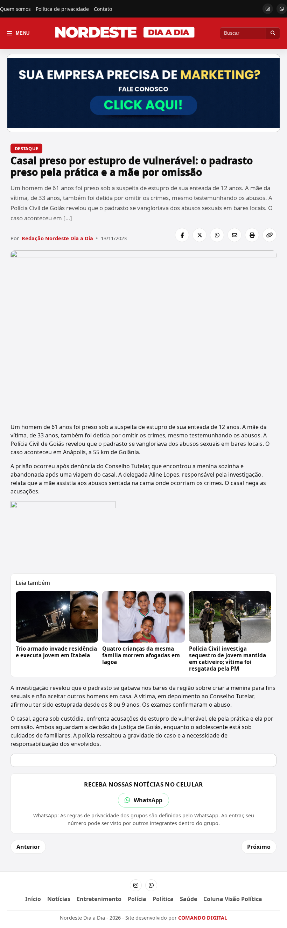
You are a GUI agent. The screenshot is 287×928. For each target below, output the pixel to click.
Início (33, 899)
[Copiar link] (269, 235)
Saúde (188, 899)
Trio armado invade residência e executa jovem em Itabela (56, 652)
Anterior (28, 847)
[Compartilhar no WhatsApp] (217, 235)
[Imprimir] (252, 235)
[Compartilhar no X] (199, 235)
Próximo (259, 847)
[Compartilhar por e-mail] (234, 235)
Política (163, 899)
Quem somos (15, 9)
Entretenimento (99, 899)
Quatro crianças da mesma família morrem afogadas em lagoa (141, 655)
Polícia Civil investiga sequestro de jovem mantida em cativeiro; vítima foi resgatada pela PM (227, 658)
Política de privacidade (62, 9)
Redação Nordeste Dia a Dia (57, 238)
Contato (103, 9)
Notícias (58, 899)
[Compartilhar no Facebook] (182, 235)
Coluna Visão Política (232, 899)
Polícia (137, 899)
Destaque (26, 148)
